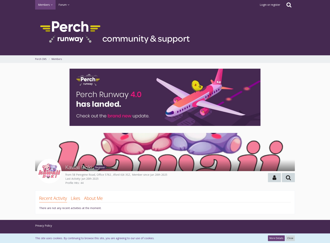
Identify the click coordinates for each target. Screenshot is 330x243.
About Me (93, 198)
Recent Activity (53, 198)
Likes (75, 198)
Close (290, 238)
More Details (276, 238)
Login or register (270, 4)
